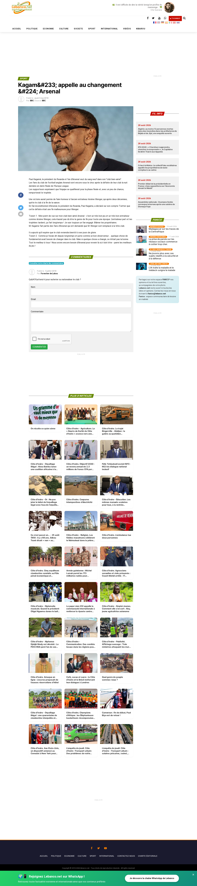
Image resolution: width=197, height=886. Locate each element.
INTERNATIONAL (109, 28)
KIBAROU (140, 28)
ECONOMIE (48, 28)
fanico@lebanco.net (157, 294)
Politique (56, 856)
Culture (82, 856)
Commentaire (37, 311)
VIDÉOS (127, 28)
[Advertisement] (98, 48)
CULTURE (63, 28)
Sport (93, 856)
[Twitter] (98, 847)
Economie (69, 856)
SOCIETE (78, 28)
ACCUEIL (16, 28)
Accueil (44, 856)
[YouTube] (105, 847)
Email (33, 299)
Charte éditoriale (147, 856)
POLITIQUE (32, 28)
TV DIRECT (176, 18)
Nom (33, 287)
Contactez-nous (126, 856)
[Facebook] (91, 847)
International (106, 856)
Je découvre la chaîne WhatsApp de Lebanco (152, 878)
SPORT (91, 28)
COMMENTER (39, 347)
